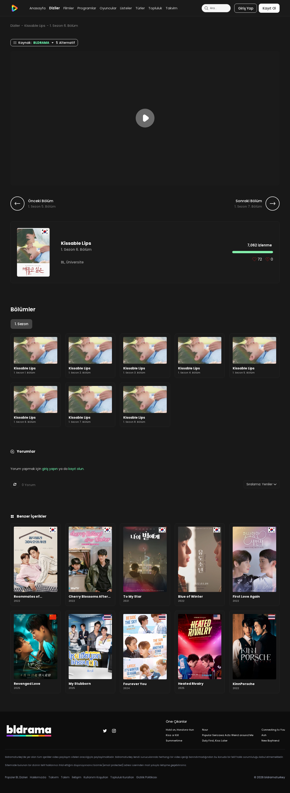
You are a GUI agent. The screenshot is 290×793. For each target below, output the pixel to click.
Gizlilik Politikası (146, 777)
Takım (65, 777)
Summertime (174, 740)
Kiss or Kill (172, 735)
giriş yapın (50, 468)
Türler (140, 8)
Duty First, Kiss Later (214, 740)
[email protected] (113, 765)
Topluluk (155, 8)
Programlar (86, 8)
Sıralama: (259, 484)
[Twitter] (105, 731)
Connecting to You (273, 730)
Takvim (171, 8)
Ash (263, 735)
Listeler (126, 8)
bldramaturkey (274, 777)
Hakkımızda (38, 777)
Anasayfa (37, 8)
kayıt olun (76, 468)
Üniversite (75, 262)
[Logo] (14, 8)
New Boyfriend (270, 740)
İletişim (76, 777)
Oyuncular (108, 8)
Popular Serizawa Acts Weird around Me (227, 735)
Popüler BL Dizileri (16, 777)
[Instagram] (114, 731)
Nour (205, 730)
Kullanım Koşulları (96, 777)
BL (63, 262)
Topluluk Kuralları (122, 777)
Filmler (68, 8)
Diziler (54, 8)
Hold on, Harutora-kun (180, 730)
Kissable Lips (34, 25)
